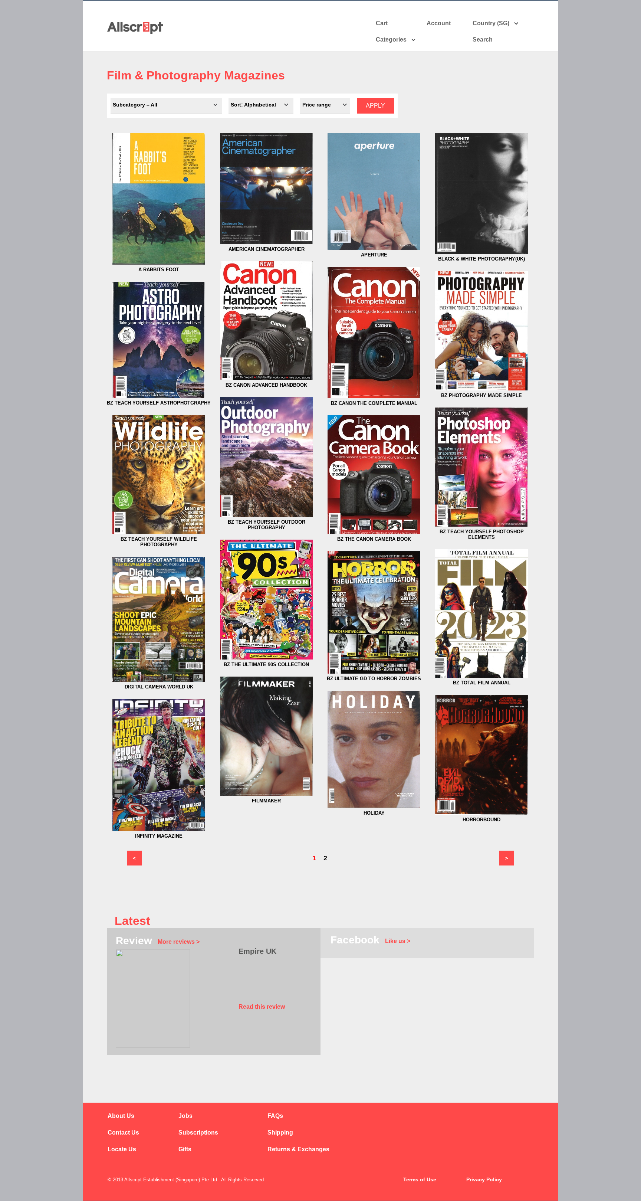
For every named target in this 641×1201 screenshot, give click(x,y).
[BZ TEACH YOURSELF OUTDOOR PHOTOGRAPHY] (266, 515)
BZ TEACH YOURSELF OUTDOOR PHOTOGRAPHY (266, 524)
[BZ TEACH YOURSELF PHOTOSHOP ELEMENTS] (481, 525)
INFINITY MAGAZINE (159, 836)
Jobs (185, 1116)
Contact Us (123, 1132)
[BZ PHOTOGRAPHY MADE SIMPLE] (481, 389)
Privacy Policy (484, 1179)
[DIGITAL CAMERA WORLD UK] (158, 680)
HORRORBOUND (481, 819)
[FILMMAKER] (266, 794)
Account (439, 23)
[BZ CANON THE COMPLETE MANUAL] (374, 396)
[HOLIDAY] (374, 806)
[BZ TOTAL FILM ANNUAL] (481, 676)
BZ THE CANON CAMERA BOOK (374, 539)
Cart (382, 23)
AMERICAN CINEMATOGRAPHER (267, 249)
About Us (121, 1116)
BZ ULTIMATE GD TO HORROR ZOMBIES (374, 678)
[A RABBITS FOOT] (158, 263)
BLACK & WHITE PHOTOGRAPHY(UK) (481, 259)
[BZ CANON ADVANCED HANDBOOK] (266, 378)
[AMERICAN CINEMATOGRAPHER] (266, 242)
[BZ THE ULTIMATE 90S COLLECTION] (266, 658)
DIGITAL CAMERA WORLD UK (159, 687)
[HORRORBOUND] (481, 813)
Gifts (184, 1149)
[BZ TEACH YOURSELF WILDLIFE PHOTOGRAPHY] (158, 532)
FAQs (275, 1116)
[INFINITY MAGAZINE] (158, 829)
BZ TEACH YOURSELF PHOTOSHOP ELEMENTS (482, 534)
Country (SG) (491, 23)
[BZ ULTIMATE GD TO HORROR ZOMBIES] (374, 672)
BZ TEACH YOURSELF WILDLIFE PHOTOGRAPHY (159, 541)
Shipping (280, 1132)
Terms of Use (419, 1179)
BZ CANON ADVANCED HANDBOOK (266, 385)
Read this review (262, 1007)
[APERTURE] (374, 248)
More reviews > (179, 942)
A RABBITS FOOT (158, 269)
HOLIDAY (374, 813)
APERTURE (374, 255)
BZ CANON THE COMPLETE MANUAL (374, 403)
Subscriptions (198, 1132)
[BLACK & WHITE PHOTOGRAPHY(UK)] (481, 252)
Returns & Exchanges (298, 1149)
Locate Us (122, 1149)
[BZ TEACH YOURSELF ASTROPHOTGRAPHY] (158, 396)
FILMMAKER (266, 801)
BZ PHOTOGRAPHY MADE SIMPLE (481, 395)
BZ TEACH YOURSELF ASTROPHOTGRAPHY (159, 403)
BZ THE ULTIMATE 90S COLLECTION (266, 664)
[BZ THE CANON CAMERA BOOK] (374, 532)
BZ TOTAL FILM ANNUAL (481, 682)
